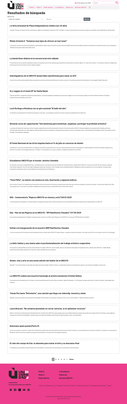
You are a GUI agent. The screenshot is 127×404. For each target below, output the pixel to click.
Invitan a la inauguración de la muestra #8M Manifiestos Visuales (39, 228)
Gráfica (66, 385)
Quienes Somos (50, 385)
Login (109, 385)
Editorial (41, 385)
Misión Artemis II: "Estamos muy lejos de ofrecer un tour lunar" (38, 41)
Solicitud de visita (83, 385)
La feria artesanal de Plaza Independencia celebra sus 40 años (38, 25)
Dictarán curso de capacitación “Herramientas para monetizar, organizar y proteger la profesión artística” (58, 123)
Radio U (39, 7)
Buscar (87, 19)
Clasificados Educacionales (98, 385)
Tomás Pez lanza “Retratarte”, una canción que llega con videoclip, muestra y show (48, 293)
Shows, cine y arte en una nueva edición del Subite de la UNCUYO (39, 260)
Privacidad (59, 385)
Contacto (73, 385)
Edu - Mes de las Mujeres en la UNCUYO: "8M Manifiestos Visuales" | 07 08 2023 (45, 212)
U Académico (59, 7)
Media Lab (69, 7)
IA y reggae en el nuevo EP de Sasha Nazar (29, 91)
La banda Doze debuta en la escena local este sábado (34, 58)
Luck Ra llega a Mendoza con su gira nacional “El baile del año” (38, 108)
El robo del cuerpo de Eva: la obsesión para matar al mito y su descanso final (44, 343)
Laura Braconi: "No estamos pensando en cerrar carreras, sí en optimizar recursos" (48, 308)
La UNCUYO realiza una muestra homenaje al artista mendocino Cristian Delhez (46, 276)
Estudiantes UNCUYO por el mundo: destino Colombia (34, 160)
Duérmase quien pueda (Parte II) (24, 326)
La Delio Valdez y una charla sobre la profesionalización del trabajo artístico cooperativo (50, 243)
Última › (71, 359)
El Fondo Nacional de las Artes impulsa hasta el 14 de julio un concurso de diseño (46, 143)
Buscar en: (11, 16)
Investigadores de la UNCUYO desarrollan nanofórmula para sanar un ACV (43, 75)
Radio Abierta (48, 7)
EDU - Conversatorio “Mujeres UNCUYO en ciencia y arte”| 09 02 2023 (41, 197)
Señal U (31, 7)
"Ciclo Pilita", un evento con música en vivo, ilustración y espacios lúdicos (43, 180)
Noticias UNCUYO (80, 7)
